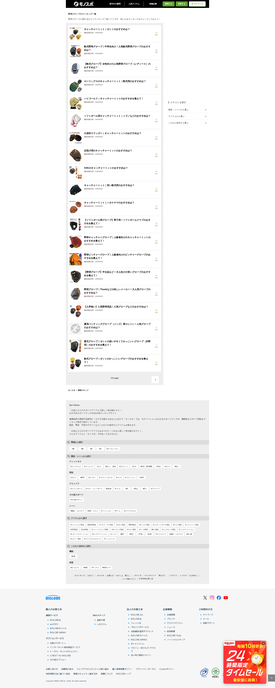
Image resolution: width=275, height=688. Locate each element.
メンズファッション (187, 529)
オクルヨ (100, 575)
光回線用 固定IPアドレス (142, 631)
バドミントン (130, 477)
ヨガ (134, 466)
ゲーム (118, 511)
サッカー (92, 477)
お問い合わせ (52, 669)
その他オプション (58, 659)
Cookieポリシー (166, 669)
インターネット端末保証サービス (65, 647)
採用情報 (171, 631)
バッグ (113, 534)
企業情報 (167, 609)
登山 (136, 488)
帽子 (122, 534)
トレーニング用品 (77, 525)
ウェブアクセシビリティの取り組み (93, 669)
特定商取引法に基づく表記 (58, 673)
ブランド (171, 618)
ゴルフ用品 (121, 525)
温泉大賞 (101, 619)
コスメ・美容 (76, 539)
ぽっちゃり (75, 567)
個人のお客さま (54, 609)
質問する (168, 4)
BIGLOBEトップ (123, 673)
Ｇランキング (79, 575)
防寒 (73, 556)
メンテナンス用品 (169, 529)
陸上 (177, 466)
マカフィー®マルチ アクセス (143, 649)
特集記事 (153, 4)
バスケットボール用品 (162, 525)
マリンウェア (161, 534)
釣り (145, 488)
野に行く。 (163, 575)
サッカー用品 (145, 525)
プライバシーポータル (146, 669)
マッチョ (96, 567)
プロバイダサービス (140, 627)
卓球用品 (74, 529)
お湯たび (110, 575)
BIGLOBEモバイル (58, 628)
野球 (82, 477)
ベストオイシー (150, 575)
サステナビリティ (175, 622)
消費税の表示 (67, 669)
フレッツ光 (136, 622)
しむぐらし (102, 624)
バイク (118, 488)
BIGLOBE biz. (137, 614)
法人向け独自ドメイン (141, 655)
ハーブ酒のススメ (129, 579)
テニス (119, 477)
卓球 (142, 477)
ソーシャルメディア (176, 639)
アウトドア (156, 488)
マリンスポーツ (76, 488)
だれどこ (91, 575)
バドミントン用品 (192, 525)
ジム (99, 466)
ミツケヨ (183, 575)
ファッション (106, 511)
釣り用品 (155, 529)
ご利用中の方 (206, 609)
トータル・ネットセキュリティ (64, 651)
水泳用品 (85, 529)
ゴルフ (73, 477)
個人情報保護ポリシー (122, 669)
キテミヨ (137, 575)
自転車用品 (92, 525)
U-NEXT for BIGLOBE (60, 655)
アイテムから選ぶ (176, 116)
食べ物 (189, 534)
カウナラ (173, 575)
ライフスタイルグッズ (93, 539)
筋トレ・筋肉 (111, 466)
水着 (150, 534)
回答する (181, 4)
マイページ (198, 4)
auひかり (54, 624)
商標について (107, 673)
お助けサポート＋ (58, 643)
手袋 (141, 534)
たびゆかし (193, 575)
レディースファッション (80, 534)
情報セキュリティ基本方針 (85, 673)
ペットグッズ (110, 539)
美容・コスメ (93, 511)
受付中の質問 (115, 4)
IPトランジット (138, 643)
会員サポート (209, 622)
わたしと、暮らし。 (124, 575)
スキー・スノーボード (94, 488)
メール (206, 618)
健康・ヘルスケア (77, 511)
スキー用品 (132, 529)
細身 (86, 567)
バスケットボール (106, 477)
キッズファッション (100, 534)
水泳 (159, 466)
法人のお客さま (135, 609)
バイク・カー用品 (106, 525)
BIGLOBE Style (174, 635)
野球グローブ (83, 390)
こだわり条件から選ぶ (178, 123)
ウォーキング (76, 466)
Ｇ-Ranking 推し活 (146, 579)
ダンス (168, 466)
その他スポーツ (76, 500)
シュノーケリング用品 (100, 529)
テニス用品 (178, 525)
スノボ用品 (144, 529)
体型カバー (107, 567)
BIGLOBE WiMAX (58, 632)
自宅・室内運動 (146, 466)
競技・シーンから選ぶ (178, 110)
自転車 (109, 488)
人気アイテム (134, 4)
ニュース (171, 627)
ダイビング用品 (118, 529)
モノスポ (71, 390)
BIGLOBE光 (55, 619)
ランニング (89, 466)
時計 (131, 534)
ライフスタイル (130, 511)
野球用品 (132, 525)
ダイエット (124, 466)
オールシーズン (112, 449)
